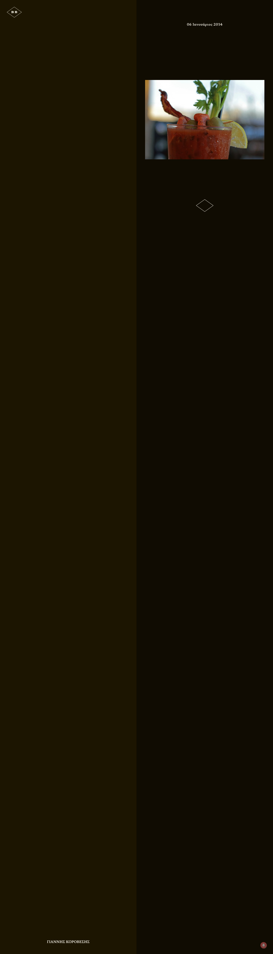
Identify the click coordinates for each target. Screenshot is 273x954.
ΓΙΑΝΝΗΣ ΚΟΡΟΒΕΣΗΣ (68, 941)
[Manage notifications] (263, 945)
